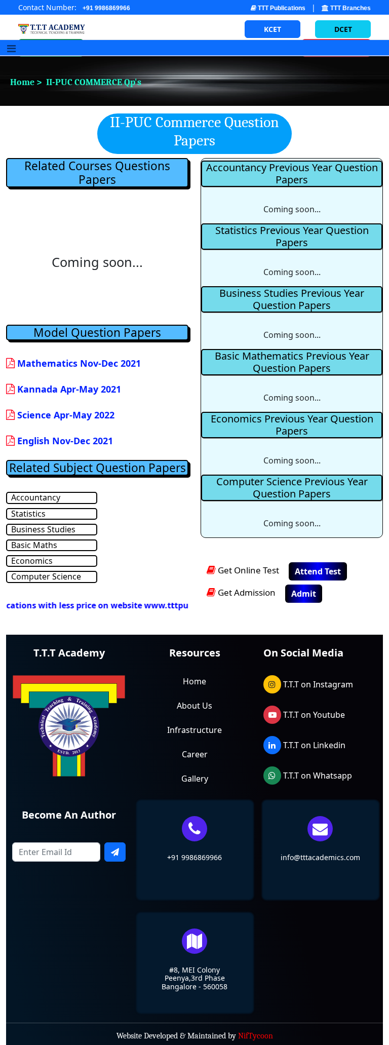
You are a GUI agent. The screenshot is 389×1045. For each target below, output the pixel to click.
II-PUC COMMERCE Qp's (92, 82)
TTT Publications (280, 8)
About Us (194, 705)
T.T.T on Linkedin (313, 745)
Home (194, 681)
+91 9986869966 (106, 8)
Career (195, 754)
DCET (343, 29)
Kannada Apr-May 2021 (68, 389)
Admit (303, 593)
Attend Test (318, 571)
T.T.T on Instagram (317, 684)
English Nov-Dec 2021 (64, 441)
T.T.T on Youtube (313, 714)
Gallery (194, 778)
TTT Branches (350, 8)
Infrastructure (194, 730)
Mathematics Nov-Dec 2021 (78, 363)
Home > (21, 82)
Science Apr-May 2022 (64, 415)
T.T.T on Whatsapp (316, 775)
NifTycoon (255, 1035)
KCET (272, 29)
